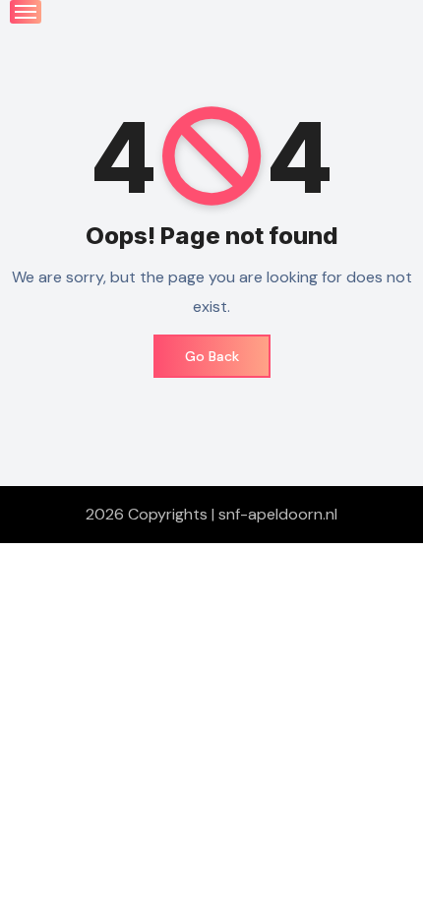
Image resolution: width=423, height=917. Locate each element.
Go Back (212, 356)
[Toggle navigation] (25, 12)
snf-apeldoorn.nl (277, 514)
